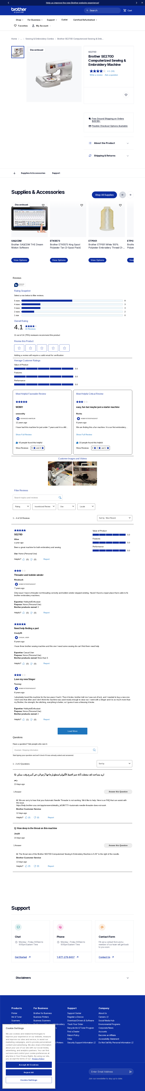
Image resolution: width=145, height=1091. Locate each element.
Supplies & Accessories (33, 173)
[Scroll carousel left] (8, 3)
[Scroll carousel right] (136, 3)
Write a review (96, 75)
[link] (72, 3)
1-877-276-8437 (66, 957)
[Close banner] (142, 2)
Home (14, 39)
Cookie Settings (28, 1080)
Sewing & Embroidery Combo (39, 39)
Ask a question (111, 75)
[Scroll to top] (14, 173)
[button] (130, 1071)
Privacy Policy (38, 1059)
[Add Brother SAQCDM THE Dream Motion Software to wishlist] (43, 205)
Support (56, 173)
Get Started (21, 957)
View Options (20, 260)
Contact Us (104, 957)
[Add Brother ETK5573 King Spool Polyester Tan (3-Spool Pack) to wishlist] (81, 205)
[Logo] (18, 10)
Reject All (29, 1072)
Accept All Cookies (29, 1065)
